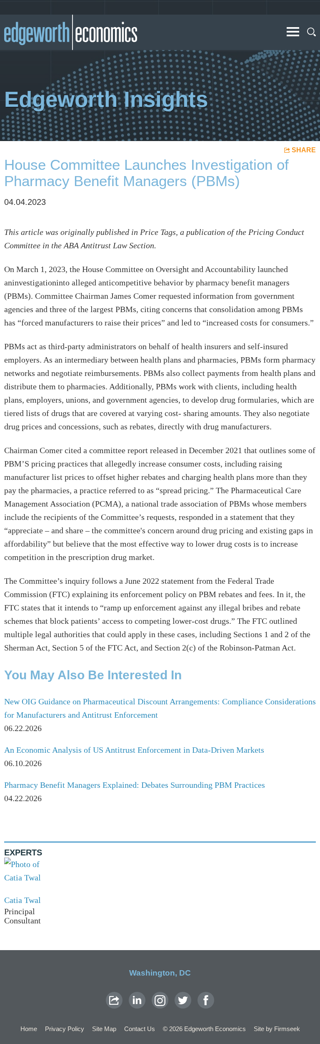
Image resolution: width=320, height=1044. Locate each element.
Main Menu (293, 31)
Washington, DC (160, 972)
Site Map (104, 1028)
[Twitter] (183, 1000)
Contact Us (139, 1028)
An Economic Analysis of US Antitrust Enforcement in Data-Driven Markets (134, 749)
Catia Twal (22, 900)
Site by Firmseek (277, 1028)
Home (28, 1028)
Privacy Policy (64, 1028)
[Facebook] (206, 1000)
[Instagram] (160, 1000)
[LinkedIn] (137, 1000)
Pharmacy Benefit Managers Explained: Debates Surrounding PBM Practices (134, 784)
